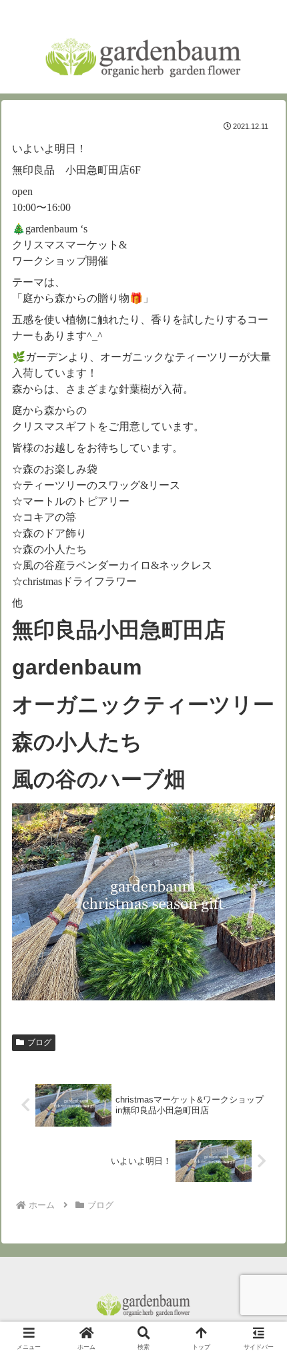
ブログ (39, 1042)
